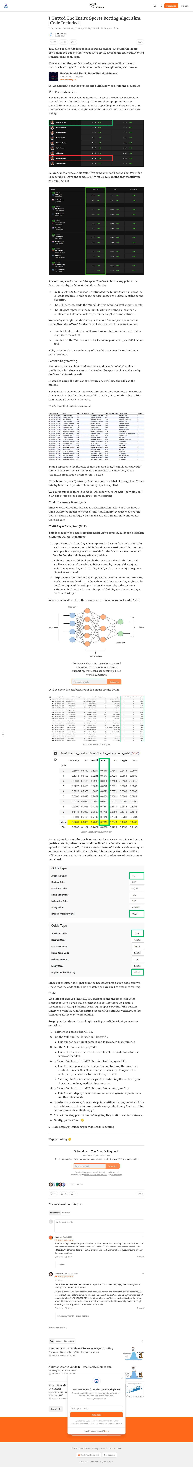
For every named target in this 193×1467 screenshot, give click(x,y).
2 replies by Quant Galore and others (73, 1316)
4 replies (61, 1264)
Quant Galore (61, 33)
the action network (131, 1115)
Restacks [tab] (66, 1212)
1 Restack (79, 1184)
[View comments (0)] (74, 1358)
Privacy (95, 1448)
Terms (102, 1448)
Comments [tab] (55, 1212)
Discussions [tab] (69, 1341)
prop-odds (77, 1031)
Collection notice (114, 1448)
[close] (122, 1378)
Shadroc (58, 1237)
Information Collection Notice (95, 1423)
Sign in (184, 5)
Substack (83, 1461)
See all (54, 1409)
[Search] (155, 5)
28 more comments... (58, 1328)
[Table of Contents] (3, 733)
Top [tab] (51, 1341)
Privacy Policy (116, 1423)
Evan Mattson (60, 1273)
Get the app (109, 1455)
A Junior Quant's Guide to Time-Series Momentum (80, 1366)
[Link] (45, 92)
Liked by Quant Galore (65, 1240)
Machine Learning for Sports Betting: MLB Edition (106, 1006)
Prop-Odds (86, 491)
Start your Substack (90, 1455)
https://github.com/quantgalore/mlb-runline (86, 1126)
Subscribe (171, 5)
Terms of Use (109, 1421)
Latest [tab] (58, 1341)
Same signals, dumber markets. (63, 1370)
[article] (96, 1354)
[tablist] (60, 1212)
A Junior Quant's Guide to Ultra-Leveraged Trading (81, 1348)
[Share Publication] (160, 5)
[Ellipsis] (143, 1237)
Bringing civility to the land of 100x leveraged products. (74, 1352)
